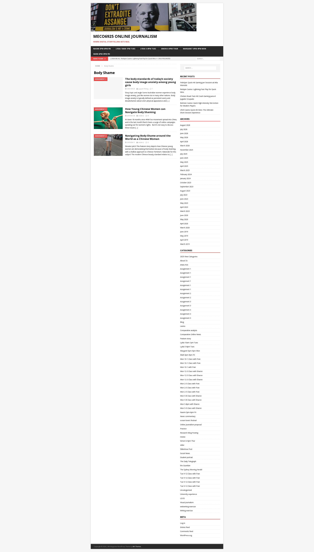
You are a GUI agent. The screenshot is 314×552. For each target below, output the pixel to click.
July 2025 (183, 154)
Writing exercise (186, 510)
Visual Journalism (187, 502)
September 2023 (186, 186)
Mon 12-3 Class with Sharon (191, 371)
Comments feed (186, 531)
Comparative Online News (190, 334)
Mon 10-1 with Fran (188, 367)
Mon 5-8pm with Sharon (189, 404)
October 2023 (185, 182)
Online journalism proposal (191, 424)
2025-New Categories (188, 256)
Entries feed (185, 527)
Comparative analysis (188, 330)
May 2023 (184, 203)
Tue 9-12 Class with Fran (190, 473)
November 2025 (186, 150)
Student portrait (186, 457)
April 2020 (184, 223)
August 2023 (185, 191)
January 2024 (185, 178)
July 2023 (183, 195)
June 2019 (184, 231)
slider (182, 445)
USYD (182, 498)
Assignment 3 (185, 301)
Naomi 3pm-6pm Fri (102, 48)
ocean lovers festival (188, 420)
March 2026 (185, 145)
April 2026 (184, 141)
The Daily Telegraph (188, 461)
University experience (188, 494)
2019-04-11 (131, 142)
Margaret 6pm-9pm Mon (194, 48)
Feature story (185, 338)
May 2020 (184, 219)
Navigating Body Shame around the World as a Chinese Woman (148, 137)
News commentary (187, 416)
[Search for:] (208, 58)
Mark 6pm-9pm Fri (101, 54)
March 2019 (185, 244)
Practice (183, 428)
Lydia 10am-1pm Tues (125, 48)
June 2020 (184, 215)
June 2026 (184, 133)
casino (182, 326)
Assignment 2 (185, 293)
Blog (182, 322)
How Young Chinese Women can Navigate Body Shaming (145, 110)
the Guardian (185, 465)
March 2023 (185, 211)
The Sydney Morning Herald (191, 469)
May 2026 (184, 137)
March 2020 (185, 227)
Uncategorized (186, 490)
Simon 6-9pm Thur (169, 48)
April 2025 (184, 166)
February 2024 (186, 174)
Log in (182, 523)
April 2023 (184, 207)
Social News (185, 453)
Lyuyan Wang (143, 89)
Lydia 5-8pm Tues (148, 48)
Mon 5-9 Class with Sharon (191, 408)
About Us (184, 260)
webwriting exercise (188, 506)
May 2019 (184, 236)
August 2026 (185, 125)
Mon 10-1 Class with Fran (190, 359)
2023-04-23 (131, 89)
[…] (168, 101)
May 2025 (184, 162)
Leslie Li (141, 115)
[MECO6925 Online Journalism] (143, 30)
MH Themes (137, 546)
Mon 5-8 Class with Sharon (191, 396)
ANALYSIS (184, 265)
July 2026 (183, 129)
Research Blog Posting (189, 433)
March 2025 (185, 170)
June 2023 (184, 199)
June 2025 (184, 158)
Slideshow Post (186, 449)
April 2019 (184, 240)
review (182, 437)
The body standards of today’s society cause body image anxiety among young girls (150, 82)
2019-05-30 (131, 115)
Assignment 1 (185, 269)
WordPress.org (186, 535)
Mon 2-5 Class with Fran (189, 383)
